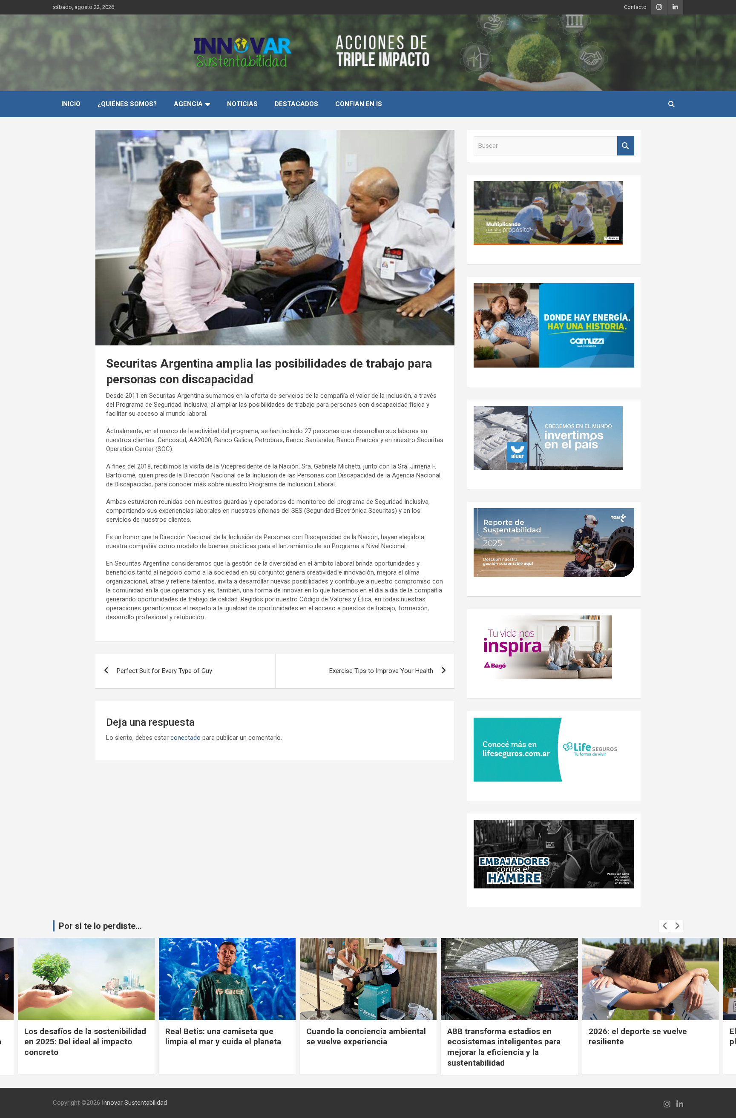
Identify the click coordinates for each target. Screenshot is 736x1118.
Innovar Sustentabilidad (134, 1103)
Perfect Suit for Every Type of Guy (164, 671)
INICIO (70, 104)
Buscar (625, 145)
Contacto (635, 7)
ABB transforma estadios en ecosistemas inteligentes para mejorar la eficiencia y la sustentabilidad (504, 1047)
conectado (185, 738)
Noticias (242, 104)
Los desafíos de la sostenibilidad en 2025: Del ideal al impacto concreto (85, 1041)
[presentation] (665, 926)
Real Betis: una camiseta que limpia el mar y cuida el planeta (223, 1036)
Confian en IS (358, 104)
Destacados (296, 104)
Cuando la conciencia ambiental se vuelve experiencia (366, 1036)
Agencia (188, 104)
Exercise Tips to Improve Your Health (381, 671)
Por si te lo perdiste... (100, 926)
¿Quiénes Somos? (127, 104)
